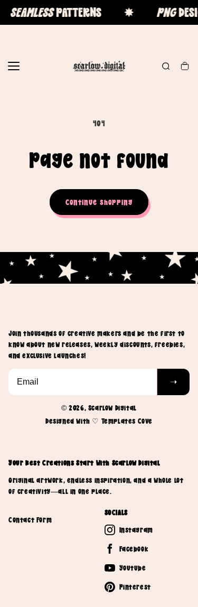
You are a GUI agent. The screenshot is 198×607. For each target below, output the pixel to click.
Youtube (132, 568)
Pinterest (135, 587)
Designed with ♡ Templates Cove (99, 421)
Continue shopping (99, 202)
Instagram (136, 530)
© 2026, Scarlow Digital (99, 408)
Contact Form (30, 520)
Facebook (134, 549)
